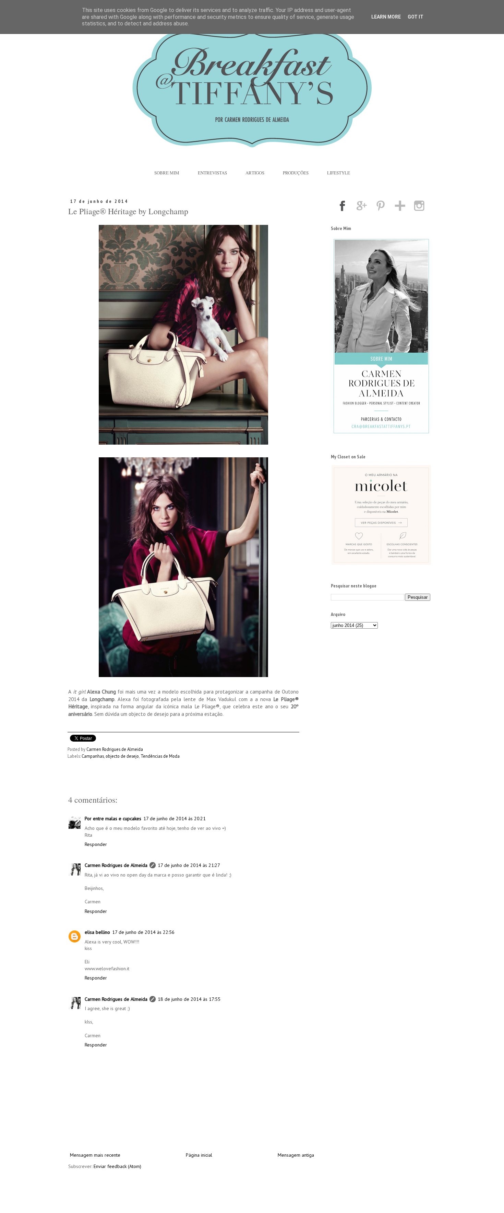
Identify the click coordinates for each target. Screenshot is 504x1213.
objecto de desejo (122, 756)
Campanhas (93, 756)
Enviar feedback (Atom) (117, 1166)
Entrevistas (212, 173)
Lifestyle (338, 173)
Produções (296, 173)
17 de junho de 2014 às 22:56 (143, 932)
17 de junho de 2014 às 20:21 (174, 818)
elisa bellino (97, 932)
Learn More (386, 17)
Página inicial (199, 1155)
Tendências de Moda (160, 756)
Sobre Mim (166, 173)
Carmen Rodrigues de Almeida (116, 865)
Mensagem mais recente (95, 1155)
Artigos (254, 173)
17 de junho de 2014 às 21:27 (189, 865)
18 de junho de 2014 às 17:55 (189, 999)
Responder (96, 844)
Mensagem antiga (296, 1155)
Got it (415, 17)
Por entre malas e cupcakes (113, 818)
